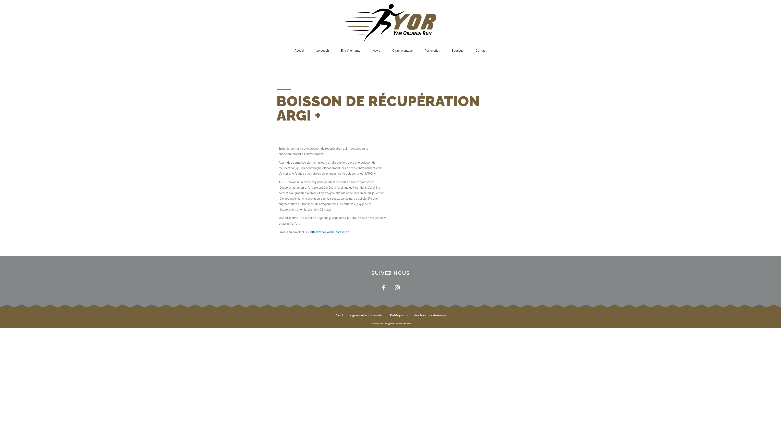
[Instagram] (397, 287)
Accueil (299, 50)
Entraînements (350, 50)
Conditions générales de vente (358, 315)
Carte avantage (402, 50)
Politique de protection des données (418, 315)
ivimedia (406, 324)
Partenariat (432, 50)
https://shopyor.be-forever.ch (329, 232)
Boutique (458, 50)
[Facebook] (383, 287)
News (376, 50)
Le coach (322, 50)
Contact (481, 50)
